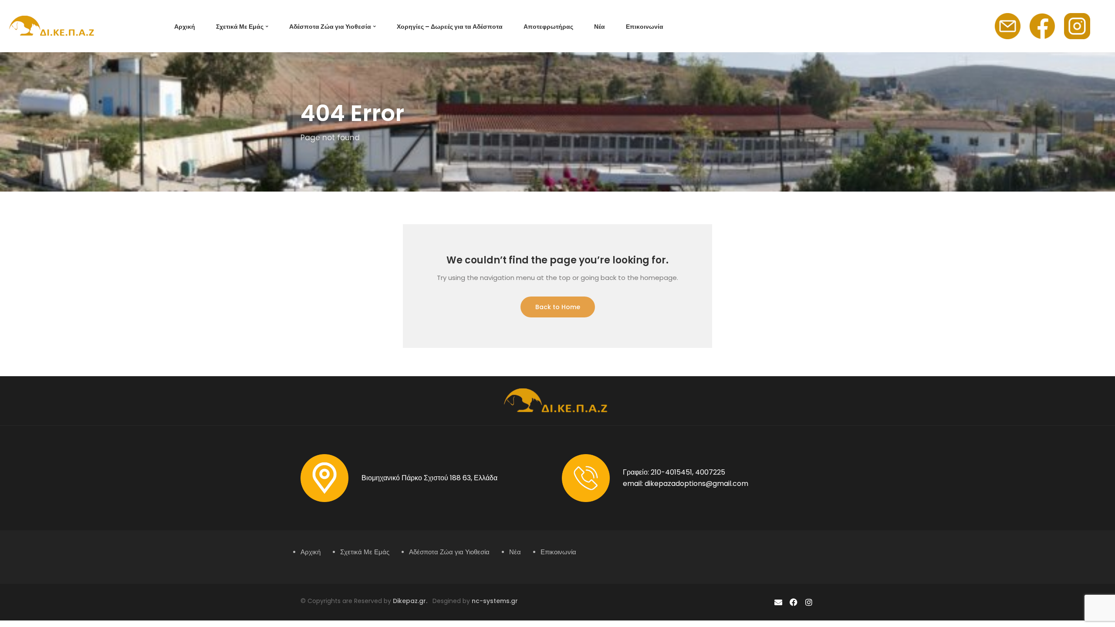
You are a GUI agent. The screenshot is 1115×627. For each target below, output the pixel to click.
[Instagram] (809, 602)
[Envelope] (778, 602)
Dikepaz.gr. (412, 601)
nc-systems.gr (494, 601)
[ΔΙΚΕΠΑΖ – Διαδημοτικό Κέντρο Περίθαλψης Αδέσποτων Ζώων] (53, 25)
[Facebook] (793, 602)
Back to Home (557, 307)
